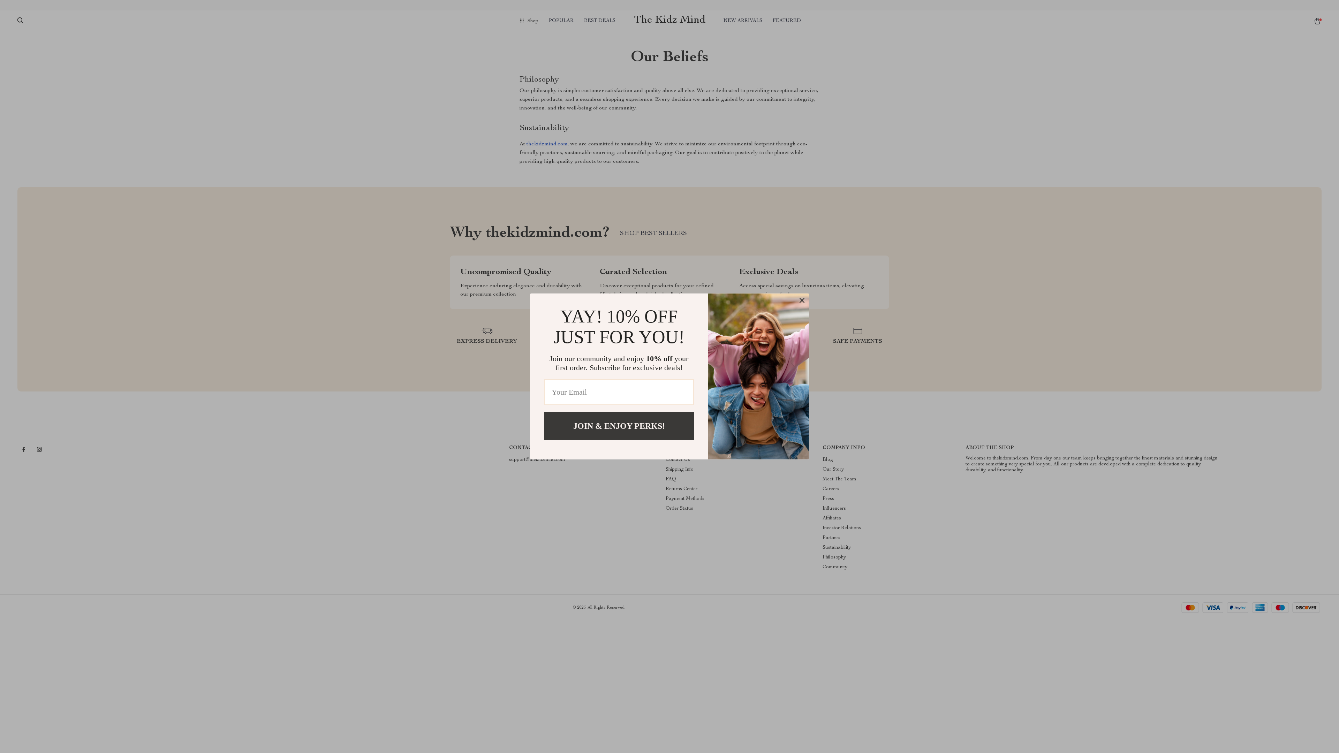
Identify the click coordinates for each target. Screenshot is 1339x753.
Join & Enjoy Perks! (619, 426)
